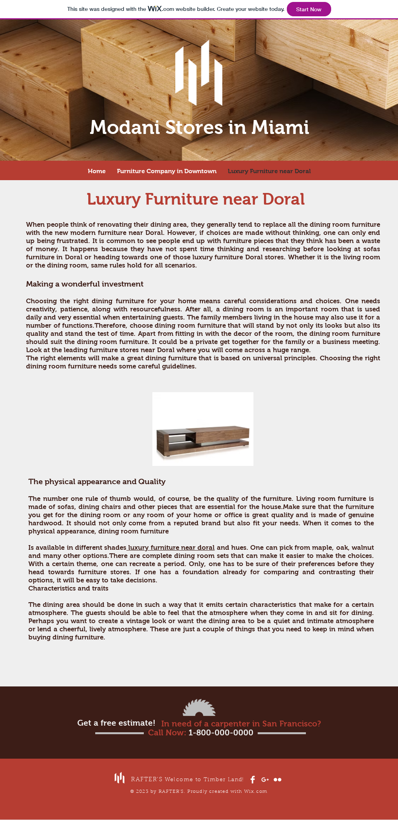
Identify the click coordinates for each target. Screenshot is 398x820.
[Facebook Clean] (253, 780)
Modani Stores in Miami (199, 127)
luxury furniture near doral (170, 547)
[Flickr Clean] (277, 780)
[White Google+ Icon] (265, 780)
